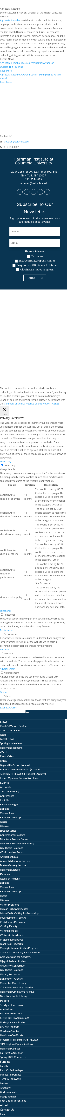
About (4, 1105)
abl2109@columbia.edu (16, 141)
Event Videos (7, 756)
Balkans (4, 808)
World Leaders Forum (12, 852)
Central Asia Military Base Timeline (20, 952)
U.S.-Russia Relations (11, 847)
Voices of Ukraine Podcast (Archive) (20, 769)
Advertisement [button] (7, 668)
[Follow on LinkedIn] (26, 192)
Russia (3, 821)
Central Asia (7, 812)
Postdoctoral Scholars (12, 921)
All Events (5, 786)
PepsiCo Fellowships (11, 1070)
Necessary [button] (5, 461)
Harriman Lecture (10, 869)
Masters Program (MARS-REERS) (19, 1039)
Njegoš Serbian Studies (13, 961)
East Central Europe (11, 817)
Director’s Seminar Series (14, 839)
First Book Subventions (13, 1100)
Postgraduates (8, 1096)
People (4, 1000)
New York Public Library (13, 995)
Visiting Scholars (9, 930)
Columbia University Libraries (16, 987)
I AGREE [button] (55, 403)
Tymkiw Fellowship (10, 1078)
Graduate (5, 1087)
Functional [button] (5, 610)
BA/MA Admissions (11, 1013)
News (3, 721)
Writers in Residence (11, 934)
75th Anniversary (9, 791)
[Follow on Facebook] (20, 192)
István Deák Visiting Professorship (19, 913)
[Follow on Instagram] (47, 192)
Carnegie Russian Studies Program (19, 947)
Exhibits (4, 799)
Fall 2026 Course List (11, 1052)
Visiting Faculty (8, 926)
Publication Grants (10, 1074)
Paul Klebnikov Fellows (13, 917)
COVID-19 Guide (10, 730)
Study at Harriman (11, 1005)
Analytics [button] (4, 649)
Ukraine (4, 826)
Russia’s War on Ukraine (13, 725)
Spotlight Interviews (11, 743)
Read (3, 734)
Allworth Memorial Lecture (15, 860)
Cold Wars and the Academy (15, 956)
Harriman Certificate (11, 1035)
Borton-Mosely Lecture (13, 865)
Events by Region (9, 804)
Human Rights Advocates (14, 908)
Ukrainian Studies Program (37, 269)
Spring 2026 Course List (13, 1056)
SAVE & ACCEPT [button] (8, 707)
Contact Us (7, 1109)
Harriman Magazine (11, 747)
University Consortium (12, 965)
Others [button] (3, 692)
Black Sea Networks (11, 943)
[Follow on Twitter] (33, 192)
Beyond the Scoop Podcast (15, 765)
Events (4, 782)
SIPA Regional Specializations (16, 1043)
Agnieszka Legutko (10, 20)
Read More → (7, 70)
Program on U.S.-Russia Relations (36, 265)
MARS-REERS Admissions (14, 1017)
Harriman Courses (10, 1048)
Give (3, 1114)
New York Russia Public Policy (17, 843)
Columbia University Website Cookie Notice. (27, 403)
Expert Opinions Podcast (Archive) (19, 778)
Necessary (9, 465)
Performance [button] (7, 630)
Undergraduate (8, 1091)
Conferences (7, 795)
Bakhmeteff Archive (11, 978)
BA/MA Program (9, 1026)
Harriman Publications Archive (17, 991)
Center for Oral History (13, 982)
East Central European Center (37, 260)
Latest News (7, 738)
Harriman (37, 256)
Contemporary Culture (12, 834)
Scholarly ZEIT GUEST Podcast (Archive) (23, 773)
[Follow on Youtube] (40, 192)
